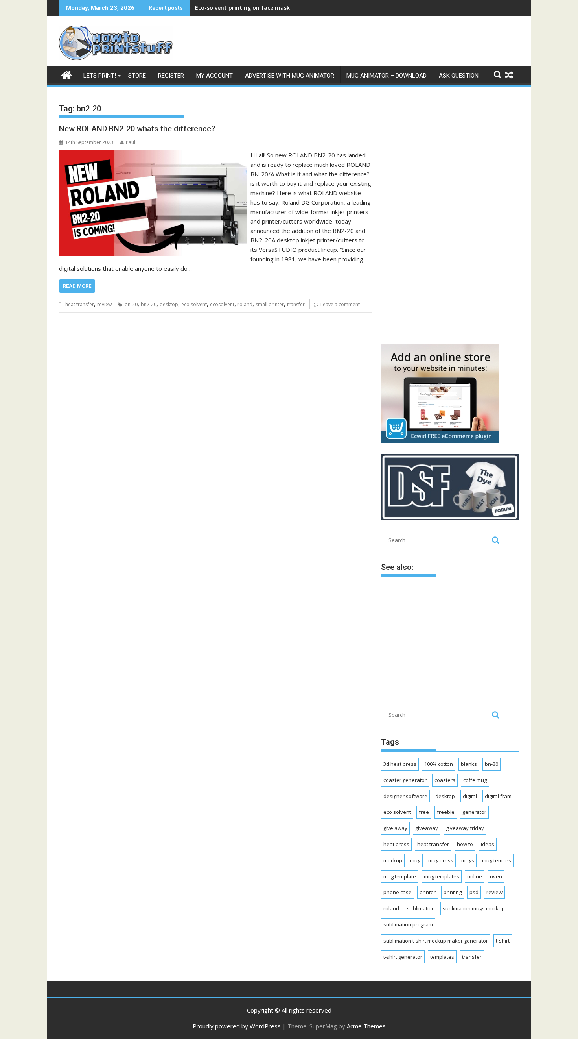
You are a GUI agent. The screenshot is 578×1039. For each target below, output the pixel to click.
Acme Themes (366, 1026)
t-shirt (503, 940)
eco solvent (194, 304)
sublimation (421, 908)
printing (453, 892)
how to (465, 844)
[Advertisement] (440, 215)
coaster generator (405, 780)
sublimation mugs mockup (474, 908)
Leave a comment (340, 304)
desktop (169, 304)
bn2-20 (148, 304)
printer (428, 892)
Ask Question (459, 75)
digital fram (498, 796)
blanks (469, 763)
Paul (130, 142)
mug (415, 860)
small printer (270, 304)
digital (470, 796)
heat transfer (79, 304)
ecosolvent (222, 304)
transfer (296, 304)
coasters (444, 780)
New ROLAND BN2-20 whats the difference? (137, 128)
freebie (446, 811)
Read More (77, 286)
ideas (487, 844)
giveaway (426, 828)
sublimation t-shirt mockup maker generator (435, 940)
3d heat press (399, 763)
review (104, 304)
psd (474, 892)
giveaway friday (465, 828)
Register (171, 75)
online (474, 876)
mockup (392, 860)
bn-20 (131, 304)
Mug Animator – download (386, 75)
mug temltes (496, 860)
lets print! (99, 75)
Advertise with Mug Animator (289, 75)
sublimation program (408, 924)
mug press (440, 860)
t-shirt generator (402, 956)
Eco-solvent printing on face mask (242, 7)
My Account (214, 75)
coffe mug (475, 780)
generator (474, 811)
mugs (467, 860)
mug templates (441, 876)
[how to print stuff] (66, 74)
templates (442, 956)
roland (244, 304)
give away (395, 828)
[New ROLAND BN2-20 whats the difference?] (153, 155)
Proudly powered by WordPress (237, 1026)
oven (496, 876)
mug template (399, 876)
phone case (397, 892)
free (424, 811)
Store (137, 75)
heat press (396, 844)
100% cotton (438, 763)
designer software (405, 796)
